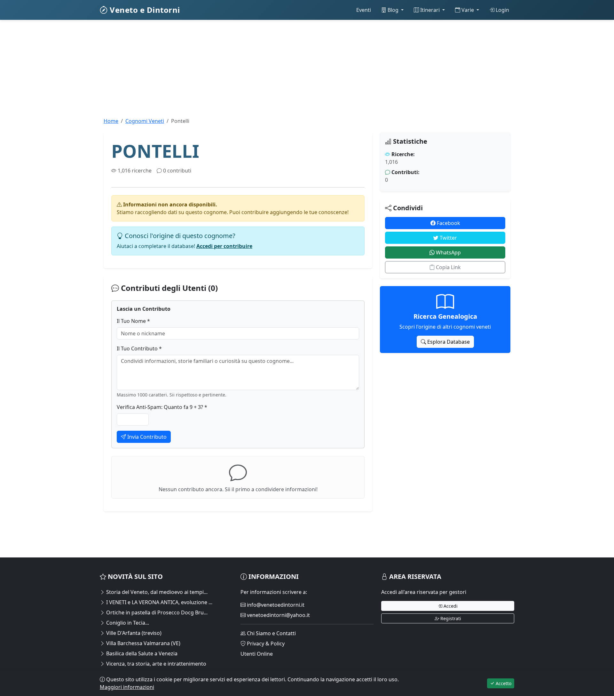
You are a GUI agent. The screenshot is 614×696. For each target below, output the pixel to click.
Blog (393, 9)
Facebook (448, 223)
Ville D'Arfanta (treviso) (133, 632)
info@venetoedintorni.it (275, 604)
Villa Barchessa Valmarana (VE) (142, 643)
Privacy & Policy (265, 643)
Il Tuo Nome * (133, 320)
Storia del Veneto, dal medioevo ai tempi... (156, 592)
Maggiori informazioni (127, 687)
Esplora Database (448, 341)
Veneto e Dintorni (144, 9)
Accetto (502, 683)
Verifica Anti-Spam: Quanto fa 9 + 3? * (162, 407)
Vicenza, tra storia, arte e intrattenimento (155, 663)
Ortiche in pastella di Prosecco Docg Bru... (156, 612)
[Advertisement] (292, 72)
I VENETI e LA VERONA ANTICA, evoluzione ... (158, 602)
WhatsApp (448, 252)
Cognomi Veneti (144, 120)
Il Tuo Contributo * (139, 348)
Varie (467, 9)
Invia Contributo (146, 436)
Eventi (363, 9)
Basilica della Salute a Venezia (141, 653)
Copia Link (448, 267)
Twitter (447, 237)
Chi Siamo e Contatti (271, 633)
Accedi (450, 606)
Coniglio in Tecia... (127, 622)
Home (111, 120)
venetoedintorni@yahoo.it (278, 615)
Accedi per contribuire (224, 246)
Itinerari (430, 9)
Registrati (450, 618)
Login (501, 9)
